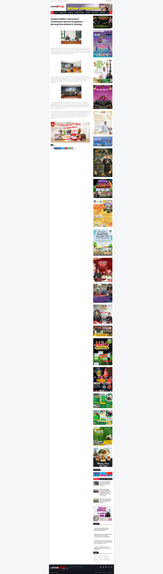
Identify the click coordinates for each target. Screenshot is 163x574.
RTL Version (66, 1)
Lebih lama (88, 151)
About (55, 1)
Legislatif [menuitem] (70, 12)
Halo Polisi (96, 555)
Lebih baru (53, 151)
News (95, 557)
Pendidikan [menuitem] (102, 12)
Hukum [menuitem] (88, 12)
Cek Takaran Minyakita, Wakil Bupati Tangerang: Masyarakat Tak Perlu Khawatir (105, 483)
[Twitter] (63, 148)
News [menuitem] (56, 12)
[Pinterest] (66, 148)
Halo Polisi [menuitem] (95, 12)
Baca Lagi (103, 479)
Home (52, 1)
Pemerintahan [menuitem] (62, 12)
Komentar (109, 479)
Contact (104, 572)
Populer (96, 479)
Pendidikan (96, 559)
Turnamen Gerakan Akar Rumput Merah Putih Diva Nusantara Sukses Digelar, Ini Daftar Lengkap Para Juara (103, 542)
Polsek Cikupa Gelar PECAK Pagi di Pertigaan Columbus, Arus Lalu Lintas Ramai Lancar (102, 548)
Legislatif (106, 555)
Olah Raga (100, 557)
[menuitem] (52, 12)
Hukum (101, 555)
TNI (55, 16)
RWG (56, 572)
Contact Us (60, 1)
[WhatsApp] (69, 148)
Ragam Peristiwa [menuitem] (79, 12)
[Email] (71, 148)
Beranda (52, 16)
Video (98, 561)
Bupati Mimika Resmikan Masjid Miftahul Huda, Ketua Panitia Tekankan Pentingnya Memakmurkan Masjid (103, 535)
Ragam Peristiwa (107, 559)
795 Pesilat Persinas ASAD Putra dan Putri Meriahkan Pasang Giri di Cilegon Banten (105, 500)
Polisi (101, 559)
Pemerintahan (106, 557)
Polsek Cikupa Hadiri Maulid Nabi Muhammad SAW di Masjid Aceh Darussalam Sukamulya (101, 529)
